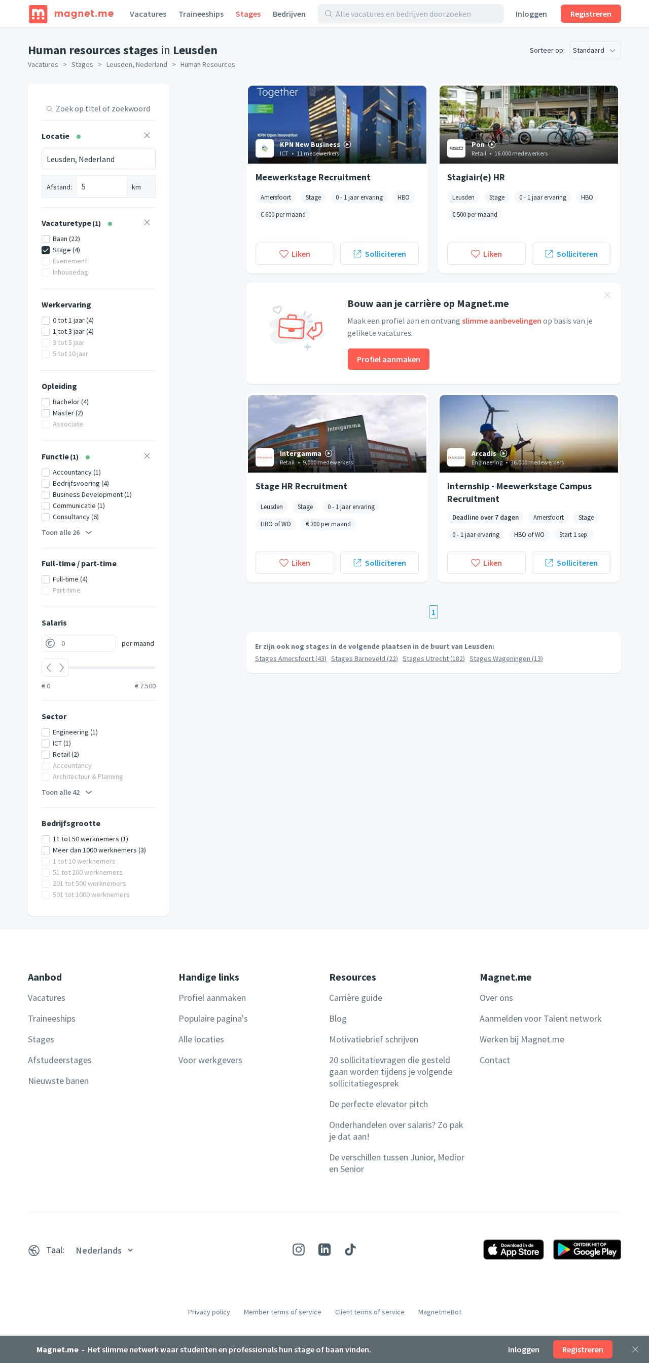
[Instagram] (299, 1249)
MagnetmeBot (439, 1311)
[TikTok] (350, 1249)
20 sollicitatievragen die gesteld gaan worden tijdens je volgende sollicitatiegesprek (390, 1071)
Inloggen (531, 14)
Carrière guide (355, 997)
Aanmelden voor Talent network (541, 1018)
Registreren (590, 14)
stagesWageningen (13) (506, 658)
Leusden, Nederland (136, 64)
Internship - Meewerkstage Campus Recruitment (519, 491)
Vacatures (148, 14)
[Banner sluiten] (607, 296)
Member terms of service (282, 1311)
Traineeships (201, 14)
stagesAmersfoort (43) (291, 658)
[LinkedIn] (324, 1249)
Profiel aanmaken (388, 359)
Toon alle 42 (61, 792)
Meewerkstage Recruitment (313, 177)
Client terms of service (370, 1311)
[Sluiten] (635, 1349)
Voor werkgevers (210, 1060)
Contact (495, 1060)
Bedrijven (289, 14)
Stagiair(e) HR (476, 177)
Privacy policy (209, 1311)
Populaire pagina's (213, 1018)
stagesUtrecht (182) (434, 658)
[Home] (71, 13)
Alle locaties (201, 1039)
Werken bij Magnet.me (522, 1039)
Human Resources (208, 64)
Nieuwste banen (58, 1080)
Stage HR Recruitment (301, 486)
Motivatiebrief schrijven (373, 1039)
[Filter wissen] (147, 136)
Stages (248, 14)
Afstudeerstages (60, 1060)
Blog (338, 1018)
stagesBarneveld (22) (364, 658)
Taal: (55, 1250)
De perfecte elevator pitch (378, 1104)
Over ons (496, 997)
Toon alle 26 (61, 532)
